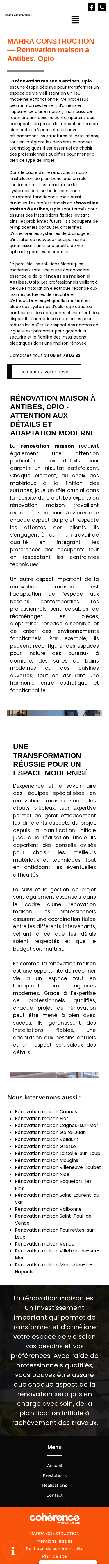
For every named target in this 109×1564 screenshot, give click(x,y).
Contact (54, 1495)
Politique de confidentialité (54, 1548)
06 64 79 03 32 (65, 355)
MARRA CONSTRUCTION (54, 1533)
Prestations (55, 1475)
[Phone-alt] (101, 7)
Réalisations (54, 1485)
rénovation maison (36, 81)
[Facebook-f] (91, 7)
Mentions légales (54, 1541)
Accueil (54, 1465)
